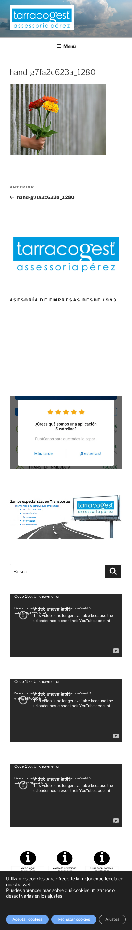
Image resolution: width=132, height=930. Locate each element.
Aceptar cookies (27, 919)
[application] (66, 625)
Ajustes (112, 919)
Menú (69, 46)
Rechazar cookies (74, 919)
